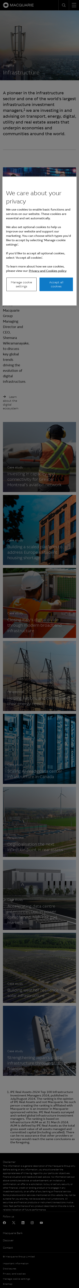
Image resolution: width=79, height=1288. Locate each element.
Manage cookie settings (21, 284)
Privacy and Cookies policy (48, 271)
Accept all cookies (56, 284)
